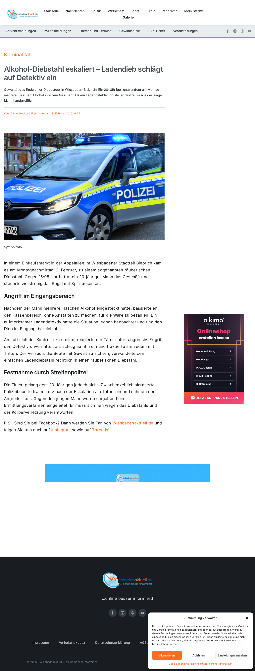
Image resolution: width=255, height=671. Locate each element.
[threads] (242, 31)
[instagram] (234, 31)
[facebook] (227, 31)
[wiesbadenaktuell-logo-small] (22, 11)
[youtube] (249, 31)
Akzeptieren (167, 655)
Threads (100, 429)
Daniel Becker (19, 113)
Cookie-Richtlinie (179, 663)
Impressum (225, 663)
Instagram (61, 429)
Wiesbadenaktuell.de (132, 423)
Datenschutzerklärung (204, 663)
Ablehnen (198, 655)
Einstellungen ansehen (232, 655)
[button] (247, 618)
